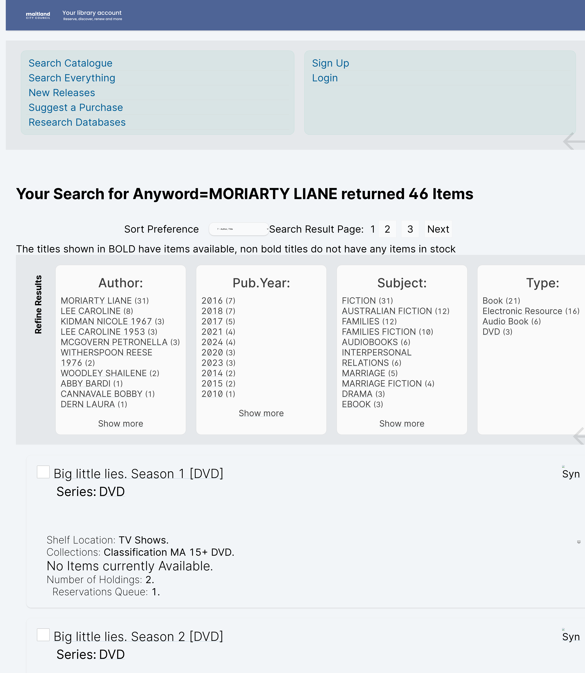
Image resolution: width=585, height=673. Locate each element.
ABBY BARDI (86, 383)
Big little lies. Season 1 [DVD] (138, 473)
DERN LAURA (88, 404)
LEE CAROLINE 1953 (103, 331)
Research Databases (77, 122)
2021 (212, 331)
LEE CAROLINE (91, 311)
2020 (212, 352)
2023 (212, 363)
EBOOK (356, 404)
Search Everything (71, 78)
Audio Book (505, 321)
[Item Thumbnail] (571, 474)
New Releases (61, 92)
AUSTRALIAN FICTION (387, 311)
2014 (212, 373)
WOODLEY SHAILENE (104, 373)
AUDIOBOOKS (370, 342)
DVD (491, 331)
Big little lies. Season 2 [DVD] (138, 636)
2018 (212, 311)
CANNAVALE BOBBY (102, 394)
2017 (212, 321)
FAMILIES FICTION (379, 331)
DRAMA (357, 394)
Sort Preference (161, 229)
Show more (120, 423)
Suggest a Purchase (75, 107)
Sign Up (330, 63)
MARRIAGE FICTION (382, 383)
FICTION (359, 300)
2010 (212, 394)
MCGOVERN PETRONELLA (114, 342)
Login (325, 78)
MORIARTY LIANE (96, 300)
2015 (212, 383)
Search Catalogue (70, 63)
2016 (212, 300)
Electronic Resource (522, 311)
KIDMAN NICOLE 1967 (106, 321)
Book (492, 300)
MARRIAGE (363, 373)
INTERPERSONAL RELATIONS (377, 357)
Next (438, 229)
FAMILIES (360, 321)
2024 (212, 342)
